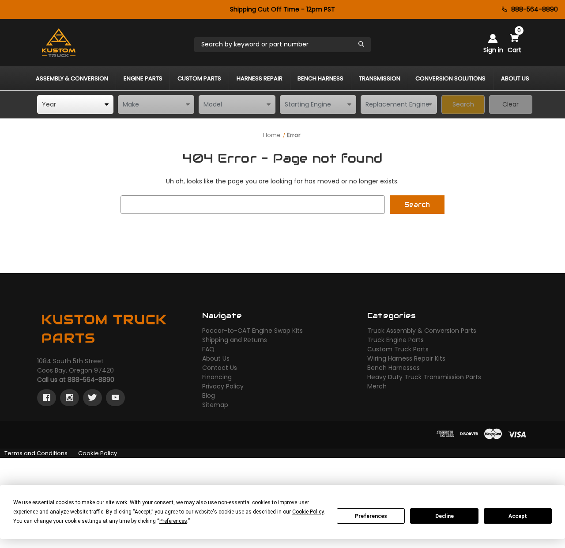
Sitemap (215, 404)
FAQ (208, 349)
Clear (510, 104)
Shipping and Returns (234, 339)
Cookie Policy (97, 453)
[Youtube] (115, 398)
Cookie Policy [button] (308, 512)
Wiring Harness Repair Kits (406, 358)
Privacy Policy (223, 386)
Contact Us (219, 367)
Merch (377, 386)
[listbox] (75, 104)
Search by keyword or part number (255, 44)
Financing (217, 377)
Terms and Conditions (36, 453)
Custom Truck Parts (398, 349)
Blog (208, 395)
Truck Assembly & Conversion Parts (421, 330)
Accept (517, 516)
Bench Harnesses (393, 367)
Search (463, 104)
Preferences (371, 516)
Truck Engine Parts (395, 339)
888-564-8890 (534, 9)
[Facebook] (46, 398)
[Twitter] (92, 398)
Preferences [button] (173, 521)
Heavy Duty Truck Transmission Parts (424, 377)
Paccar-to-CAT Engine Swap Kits (252, 330)
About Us (216, 358)
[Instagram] (69, 398)
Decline (444, 516)
